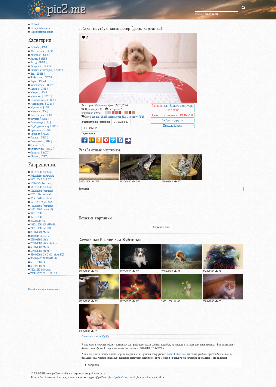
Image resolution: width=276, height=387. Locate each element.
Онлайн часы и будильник (44, 289)
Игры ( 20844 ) (39, 81)
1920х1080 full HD (40, 228)
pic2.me (66, 5)
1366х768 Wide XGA (41, 202)
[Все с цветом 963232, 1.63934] (130, 112)
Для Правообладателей (121, 377)
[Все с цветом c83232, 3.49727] (119, 112)
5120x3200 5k (37, 266)
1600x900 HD (37, 220)
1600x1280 (35, 217)
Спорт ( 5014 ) (38, 145)
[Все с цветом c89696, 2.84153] (126, 112)
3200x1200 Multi (39, 247)
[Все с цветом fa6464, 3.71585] (116, 112)
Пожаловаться (172, 125)
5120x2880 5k (37, 262)
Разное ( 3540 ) (39, 137)
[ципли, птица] (99, 167)
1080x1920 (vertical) (41, 172)
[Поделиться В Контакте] (120, 140)
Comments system (95, 336)
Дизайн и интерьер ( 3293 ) (46, 70)
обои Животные (176, 354)
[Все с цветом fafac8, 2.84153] (123, 112)
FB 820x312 (90, 128)
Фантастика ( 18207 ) (42, 148)
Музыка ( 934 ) (39, 111)
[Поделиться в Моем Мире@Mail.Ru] (92, 140)
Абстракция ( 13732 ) (42, 51)
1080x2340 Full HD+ (41, 179)
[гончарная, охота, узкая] (181, 256)
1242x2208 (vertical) (41, 190)
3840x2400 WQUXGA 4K (43, 258)
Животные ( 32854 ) (42, 77)
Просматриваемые (41, 31)
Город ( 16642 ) (38, 62)
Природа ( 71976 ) (40, 133)
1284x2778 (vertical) (41, 198)
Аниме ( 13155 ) (39, 58)
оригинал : (172, 115)
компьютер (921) (117, 116)
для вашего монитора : (172, 108)
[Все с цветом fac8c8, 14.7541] (106, 112)
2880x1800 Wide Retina (43, 243)
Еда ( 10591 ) (37, 73)
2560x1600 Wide (39, 239)
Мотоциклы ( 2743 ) (42, 103)
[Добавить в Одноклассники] (99, 140)
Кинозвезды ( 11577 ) (42, 85)
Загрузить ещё (161, 227)
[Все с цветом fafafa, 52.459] (103, 112)
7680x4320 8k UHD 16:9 (43, 273)
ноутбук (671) (136, 116)
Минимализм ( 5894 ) (43, 100)
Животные (101, 105)
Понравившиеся (40, 28)
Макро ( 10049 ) (39, 92)
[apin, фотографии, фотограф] (181, 167)
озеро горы (211, 14)
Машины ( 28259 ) (41, 96)
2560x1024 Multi (39, 232)
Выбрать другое (172, 120)
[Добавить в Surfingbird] (113, 140)
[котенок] (99, 317)
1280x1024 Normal (40, 194)
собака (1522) (99, 116)
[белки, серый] (181, 286)
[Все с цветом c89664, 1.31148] (133, 112)
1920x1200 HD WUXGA (43, 224)
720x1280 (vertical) (40, 269)
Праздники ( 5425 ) (41, 130)
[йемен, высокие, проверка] (140, 167)
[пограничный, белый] (140, 256)
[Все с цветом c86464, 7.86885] (113, 112)
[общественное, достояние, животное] (140, 286)
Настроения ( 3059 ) (42, 115)
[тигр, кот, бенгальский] (99, 256)
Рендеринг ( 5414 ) (41, 141)
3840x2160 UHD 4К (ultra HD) (47, 254)
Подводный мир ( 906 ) (44, 126)
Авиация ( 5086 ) (40, 55)
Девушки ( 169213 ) (41, 66)
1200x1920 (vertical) (41, 187)
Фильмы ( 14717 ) (40, 152)
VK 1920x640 (121, 121)
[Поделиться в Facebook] (84, 140)
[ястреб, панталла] (223, 256)
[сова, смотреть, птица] (99, 286)
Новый (34, 24)
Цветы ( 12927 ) (39, 156)
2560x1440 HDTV (39, 235)
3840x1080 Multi (39, 250)
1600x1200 (35, 213)
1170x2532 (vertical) (41, 183)
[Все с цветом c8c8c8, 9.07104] (109, 112)
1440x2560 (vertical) (41, 205)
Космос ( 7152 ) (39, 88)
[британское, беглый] (223, 286)
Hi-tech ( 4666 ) (39, 47)
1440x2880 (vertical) (41, 209)
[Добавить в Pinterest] (106, 140)
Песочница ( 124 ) (40, 122)
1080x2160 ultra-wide (42, 175)
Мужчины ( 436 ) (40, 107)
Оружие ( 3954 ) (39, 118)
